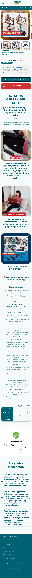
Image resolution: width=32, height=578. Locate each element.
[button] (3, 3)
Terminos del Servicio (8, 558)
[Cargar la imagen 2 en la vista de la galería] (16, 46)
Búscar (5, 541)
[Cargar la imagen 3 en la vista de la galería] (25, 46)
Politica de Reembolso (8, 551)
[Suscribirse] (24, 568)
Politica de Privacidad (8, 547)
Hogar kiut (24, 575)
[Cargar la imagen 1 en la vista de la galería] (6, 46)
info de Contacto (7, 544)
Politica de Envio (7, 554)
